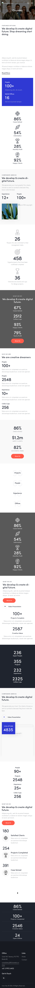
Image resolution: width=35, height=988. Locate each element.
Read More (6, 73)
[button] (32, 3)
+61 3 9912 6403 (8, 968)
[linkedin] (4, 978)
